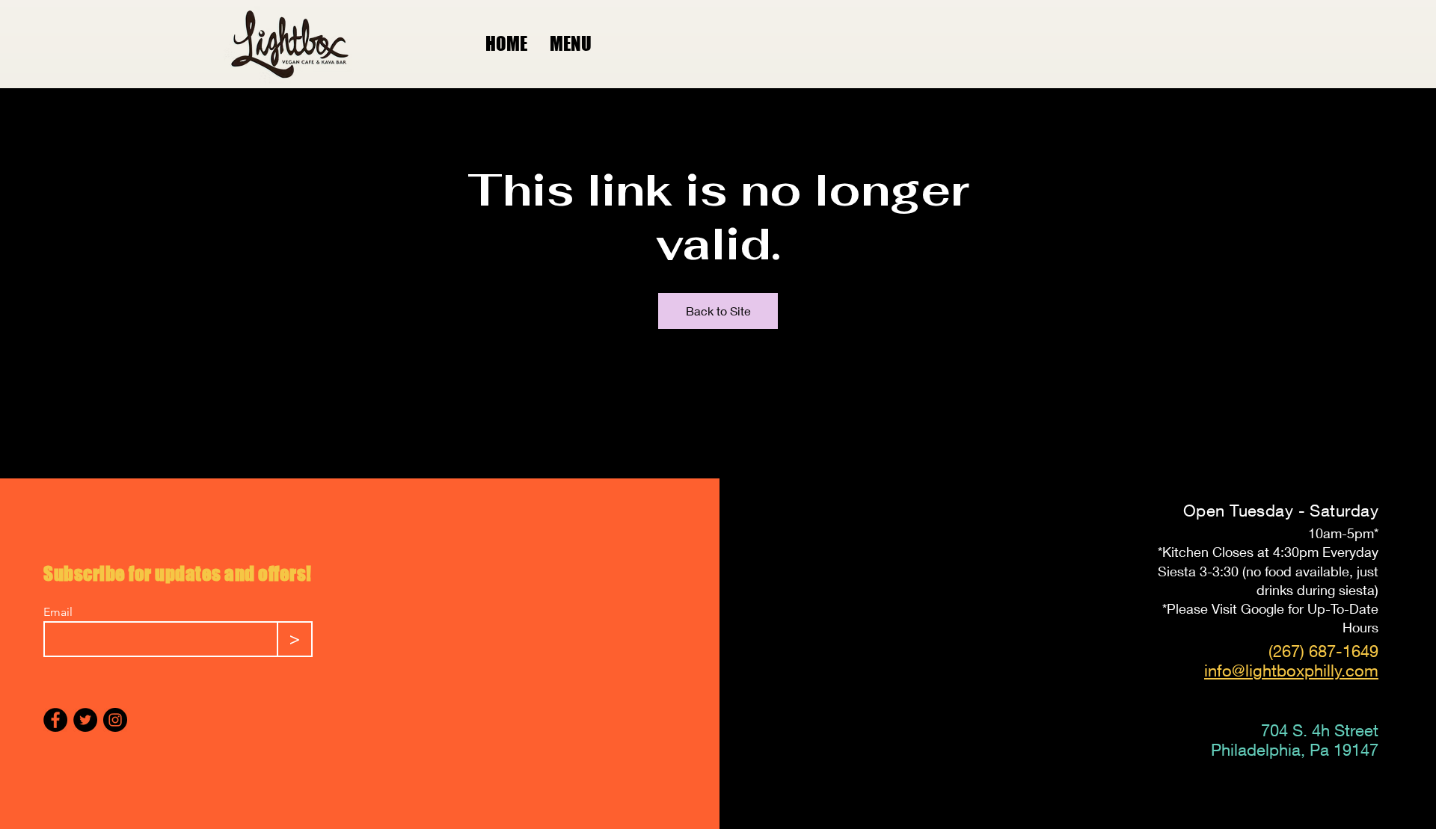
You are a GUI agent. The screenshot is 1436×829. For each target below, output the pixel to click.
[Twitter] (85, 720)
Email (58, 612)
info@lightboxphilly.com (1291, 670)
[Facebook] (55, 720)
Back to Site (718, 310)
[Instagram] (115, 720)
